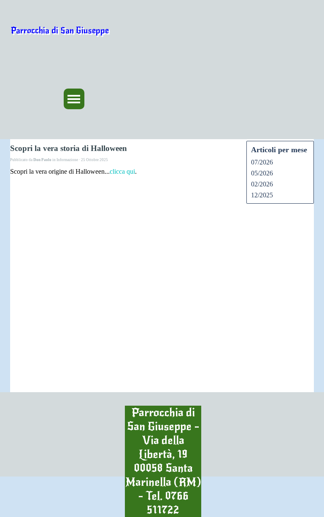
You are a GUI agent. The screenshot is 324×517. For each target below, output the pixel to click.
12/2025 (262, 195)
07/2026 (262, 162)
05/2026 (262, 173)
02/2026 (262, 184)
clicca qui (122, 171)
